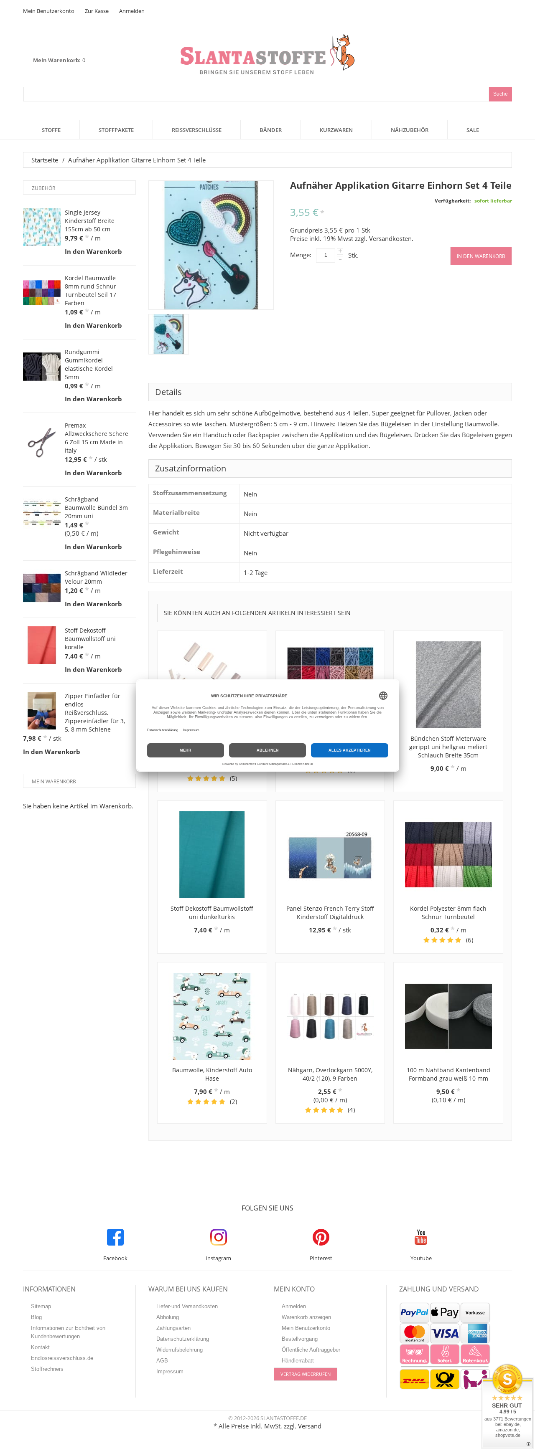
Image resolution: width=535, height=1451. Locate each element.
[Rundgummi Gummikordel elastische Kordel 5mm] (42, 366)
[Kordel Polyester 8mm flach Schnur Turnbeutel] (448, 854)
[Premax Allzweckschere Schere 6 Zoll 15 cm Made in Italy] (42, 440)
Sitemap (41, 1306)
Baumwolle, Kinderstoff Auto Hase (212, 1074)
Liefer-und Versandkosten (187, 1306)
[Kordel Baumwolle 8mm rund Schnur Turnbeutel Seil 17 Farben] (42, 292)
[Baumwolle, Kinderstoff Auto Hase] (212, 1016)
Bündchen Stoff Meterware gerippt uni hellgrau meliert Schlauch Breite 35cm (448, 746)
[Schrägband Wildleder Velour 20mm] (42, 588)
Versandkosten (390, 238)
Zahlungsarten (173, 1328)
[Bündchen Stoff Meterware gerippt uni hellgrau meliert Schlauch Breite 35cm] (448, 684)
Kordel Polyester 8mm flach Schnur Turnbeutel (448, 912)
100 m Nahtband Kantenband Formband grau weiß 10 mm (448, 1074)
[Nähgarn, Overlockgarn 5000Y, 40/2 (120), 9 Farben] (330, 1016)
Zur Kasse (97, 11)
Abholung (167, 1317)
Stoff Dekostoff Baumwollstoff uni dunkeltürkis (212, 912)
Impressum (169, 1371)
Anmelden (132, 11)
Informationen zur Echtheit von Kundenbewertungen (68, 1332)
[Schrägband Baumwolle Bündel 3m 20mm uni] (42, 514)
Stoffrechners (47, 1369)
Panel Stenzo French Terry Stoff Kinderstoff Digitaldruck (330, 912)
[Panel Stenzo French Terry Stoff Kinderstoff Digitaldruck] (330, 854)
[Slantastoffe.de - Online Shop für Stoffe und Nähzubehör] (267, 54)
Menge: (300, 255)
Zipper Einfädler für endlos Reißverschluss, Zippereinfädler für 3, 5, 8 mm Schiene (95, 712)
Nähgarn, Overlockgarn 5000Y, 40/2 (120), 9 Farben (330, 1074)
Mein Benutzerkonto (48, 11)
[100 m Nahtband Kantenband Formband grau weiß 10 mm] (448, 1016)
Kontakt (40, 1347)
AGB (162, 1360)
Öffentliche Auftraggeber (311, 1350)
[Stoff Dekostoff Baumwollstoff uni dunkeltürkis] (212, 854)
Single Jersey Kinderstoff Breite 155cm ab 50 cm (90, 220)
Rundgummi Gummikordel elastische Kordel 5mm (89, 364)
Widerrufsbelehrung (179, 1350)
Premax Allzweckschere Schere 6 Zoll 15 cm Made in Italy (96, 437)
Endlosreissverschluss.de (62, 1358)
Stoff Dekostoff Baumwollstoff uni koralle (90, 638)
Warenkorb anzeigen (306, 1317)
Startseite (44, 160)
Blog (36, 1317)
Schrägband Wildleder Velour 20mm (96, 577)
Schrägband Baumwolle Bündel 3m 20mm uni (96, 507)
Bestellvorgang (300, 1339)
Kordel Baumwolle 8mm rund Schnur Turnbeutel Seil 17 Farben (90, 290)
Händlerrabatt (298, 1360)
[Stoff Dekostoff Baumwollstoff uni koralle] (42, 645)
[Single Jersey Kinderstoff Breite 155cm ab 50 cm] (42, 227)
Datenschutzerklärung (182, 1339)
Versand (309, 1426)
